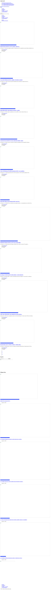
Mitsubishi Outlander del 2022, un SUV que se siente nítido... (10, 242)
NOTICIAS (3, 9)
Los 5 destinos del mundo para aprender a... (7, 3)
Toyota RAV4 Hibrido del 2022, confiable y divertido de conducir (11, 79)
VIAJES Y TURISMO (5, 17)
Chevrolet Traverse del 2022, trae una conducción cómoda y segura (11, 140)
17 (2, 354)
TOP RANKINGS (4, 11)
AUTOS (3, 10)
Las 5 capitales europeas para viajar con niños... (8, 4)
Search (9, 358)
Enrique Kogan (5, 49)
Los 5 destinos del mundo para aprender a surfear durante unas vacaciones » (11, 439)
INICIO (3, 8)
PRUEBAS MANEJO (5, 20)
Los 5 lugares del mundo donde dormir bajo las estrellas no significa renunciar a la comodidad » (13, 519)
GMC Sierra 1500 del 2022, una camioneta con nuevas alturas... (11, 314)
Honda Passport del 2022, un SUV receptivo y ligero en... (10, 46)
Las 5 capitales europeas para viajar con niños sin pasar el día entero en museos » (11, 481)
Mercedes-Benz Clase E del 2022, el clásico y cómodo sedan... (10, 344)
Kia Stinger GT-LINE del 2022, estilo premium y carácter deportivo (11, 274)
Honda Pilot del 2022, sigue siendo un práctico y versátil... (10, 110)
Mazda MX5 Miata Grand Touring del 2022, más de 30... (10, 201)
